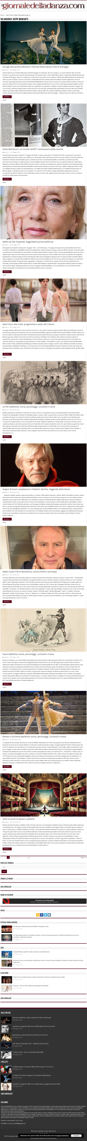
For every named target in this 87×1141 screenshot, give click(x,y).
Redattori (6, 70)
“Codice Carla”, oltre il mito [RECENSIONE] (28, 1052)
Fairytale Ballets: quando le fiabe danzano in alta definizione (31, 952)
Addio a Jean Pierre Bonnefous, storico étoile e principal (30, 571)
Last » (28, 857)
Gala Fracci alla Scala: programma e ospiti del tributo (28, 324)
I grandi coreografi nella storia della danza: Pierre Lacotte (34, 1026)
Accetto (76, 1136)
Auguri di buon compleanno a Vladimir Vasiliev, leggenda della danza (36, 489)
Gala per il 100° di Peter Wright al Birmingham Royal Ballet (30, 985)
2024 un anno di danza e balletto (19, 819)
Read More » (7, 96)
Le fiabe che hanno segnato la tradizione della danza (32, 1075)
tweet (4, 100)
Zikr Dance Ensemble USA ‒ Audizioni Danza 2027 (30, 1044)
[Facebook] (41, 915)
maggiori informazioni (62, 1135)
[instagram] (49, 915)
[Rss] (37, 915)
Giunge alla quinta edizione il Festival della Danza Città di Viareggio (36, 67)
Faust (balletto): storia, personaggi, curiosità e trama (28, 654)
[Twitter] (45, 915)
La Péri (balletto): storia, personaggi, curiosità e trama (29, 406)
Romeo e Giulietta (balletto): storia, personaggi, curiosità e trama (34, 736)
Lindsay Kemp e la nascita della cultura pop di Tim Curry (33, 1067)
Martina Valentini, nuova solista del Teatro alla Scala (32, 1018)
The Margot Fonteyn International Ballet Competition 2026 (30, 926)
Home (2, 15)
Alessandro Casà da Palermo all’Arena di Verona (30, 1035)
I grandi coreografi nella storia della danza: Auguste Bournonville (36, 1084)
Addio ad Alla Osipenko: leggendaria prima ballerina (28, 241)
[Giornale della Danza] (43, 6)
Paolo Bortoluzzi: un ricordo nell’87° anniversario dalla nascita (33, 149)
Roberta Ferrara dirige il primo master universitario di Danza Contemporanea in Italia (39, 977)
